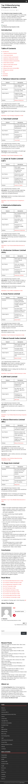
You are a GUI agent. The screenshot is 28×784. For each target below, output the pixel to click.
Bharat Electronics (19, 443)
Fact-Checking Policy (5, 735)
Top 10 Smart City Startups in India (11, 593)
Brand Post (3, 772)
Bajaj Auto (17, 484)
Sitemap (3, 746)
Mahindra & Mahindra (20, 230)
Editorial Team (4, 731)
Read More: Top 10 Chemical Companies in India (12, 335)
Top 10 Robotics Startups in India (11, 590)
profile (2, 759)
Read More (5, 75)
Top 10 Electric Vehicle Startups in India (12, 582)
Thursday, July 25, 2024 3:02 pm (9, 10)
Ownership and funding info (7, 740)
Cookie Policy (4, 718)
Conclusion (5, 73)
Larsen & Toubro (18, 185)
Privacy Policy (4, 742)
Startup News (4, 755)
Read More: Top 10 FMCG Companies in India (12, 290)
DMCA (2, 727)
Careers (3, 716)
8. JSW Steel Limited (7, 66)
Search (2, 631)
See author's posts (19, 611)
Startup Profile (4, 761)
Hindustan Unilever (19, 275)
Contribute (3, 748)
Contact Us (3, 710)
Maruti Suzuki (18, 358)
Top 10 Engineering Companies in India (12, 584)
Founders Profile (4, 763)
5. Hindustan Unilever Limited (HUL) (11, 60)
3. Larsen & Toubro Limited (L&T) (10, 57)
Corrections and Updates (6, 723)
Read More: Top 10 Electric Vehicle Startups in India (13, 373)
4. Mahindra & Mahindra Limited (10, 59)
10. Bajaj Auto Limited (8, 70)
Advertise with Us (4, 712)
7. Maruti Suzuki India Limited (10, 64)
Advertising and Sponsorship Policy (8, 714)
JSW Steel (17, 399)
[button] (26, 1)
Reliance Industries (19, 100)
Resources (3, 768)
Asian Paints (17, 319)
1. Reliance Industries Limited (10, 53)
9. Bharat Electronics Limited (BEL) (11, 68)
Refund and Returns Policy (6, 744)
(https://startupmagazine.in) (18, 687)
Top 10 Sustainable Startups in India (11, 595)
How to (2, 770)
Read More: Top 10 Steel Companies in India (11, 155)
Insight (2, 765)
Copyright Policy (4, 720)
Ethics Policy (3, 733)
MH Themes (22, 782)
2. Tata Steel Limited (8, 55)
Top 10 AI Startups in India (9, 588)
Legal (2, 738)
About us (3, 708)
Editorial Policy (4, 729)
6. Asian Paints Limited (8, 62)
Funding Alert (4, 757)
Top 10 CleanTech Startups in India (11, 591)
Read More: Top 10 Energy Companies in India (12, 115)
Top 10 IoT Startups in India (9, 586)
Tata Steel (17, 140)
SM (17, 10)
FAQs (4, 72)
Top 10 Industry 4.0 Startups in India (11, 597)
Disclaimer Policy (4, 725)
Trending (3, 774)
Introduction (6, 51)
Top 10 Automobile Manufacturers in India (13, 580)
